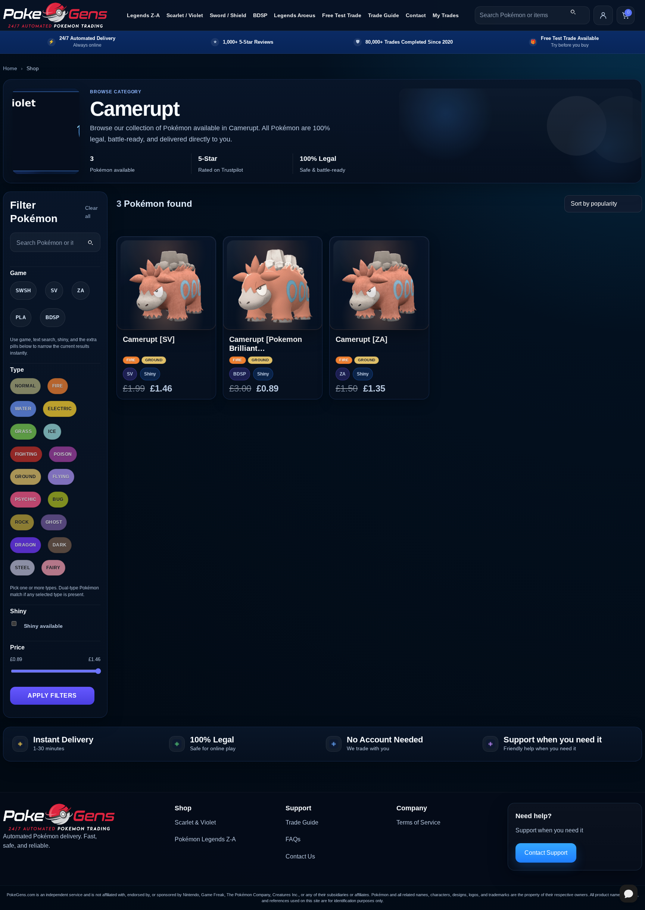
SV (54, 290)
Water (23, 408)
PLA (21, 317)
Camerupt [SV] (149, 339)
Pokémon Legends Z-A (205, 839)
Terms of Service (418, 822)
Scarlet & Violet (195, 822)
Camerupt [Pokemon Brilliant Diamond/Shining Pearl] (271, 344)
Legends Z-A (143, 15)
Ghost (54, 522)
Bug (58, 499)
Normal (25, 386)
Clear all (91, 212)
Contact (416, 15)
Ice (52, 431)
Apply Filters (52, 695)
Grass (23, 431)
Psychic (25, 499)
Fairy (53, 567)
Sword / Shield (228, 15)
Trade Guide (383, 15)
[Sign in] (603, 15)
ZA (80, 290)
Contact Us (300, 856)
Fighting (26, 454)
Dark (60, 545)
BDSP (260, 15)
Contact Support (545, 853)
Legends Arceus (294, 15)
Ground (25, 476)
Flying (61, 476)
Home (10, 68)
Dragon (25, 545)
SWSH (23, 290)
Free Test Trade (341, 15)
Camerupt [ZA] (361, 339)
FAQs (293, 839)
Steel (22, 567)
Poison (63, 454)
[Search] (573, 12)
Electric (60, 408)
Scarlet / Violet (184, 15)
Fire (57, 386)
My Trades (446, 15)
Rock (22, 522)
